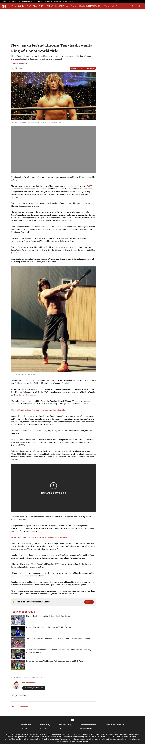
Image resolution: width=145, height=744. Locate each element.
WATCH (107, 6)
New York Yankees (29, 395)
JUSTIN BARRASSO (29, 682)
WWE (89, 186)
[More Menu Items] (120, 6)
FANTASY (59, 6)
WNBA (50, 6)
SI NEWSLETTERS (25, 2)
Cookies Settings (86, 728)
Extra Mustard (23, 707)
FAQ (60, 728)
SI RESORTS (48, 2)
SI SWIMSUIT (12, 2)
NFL (14, 6)
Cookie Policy (45, 725)
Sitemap (24, 728)
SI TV (114, 6)
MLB (35, 6)
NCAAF (42, 6)
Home (13, 707)
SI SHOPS (57, 2)
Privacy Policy (26, 725)
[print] (25, 695)
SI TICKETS (38, 2)
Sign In (140, 6)
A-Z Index (43, 728)
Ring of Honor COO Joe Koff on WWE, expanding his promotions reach (40, 537)
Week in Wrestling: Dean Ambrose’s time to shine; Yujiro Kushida (38, 410)
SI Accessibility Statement (114, 725)
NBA (29, 6)
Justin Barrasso (17, 63)
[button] (71, 6)
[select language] (134, 6)
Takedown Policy (65, 725)
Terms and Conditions (88, 725)
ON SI (4, 2)
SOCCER (21, 6)
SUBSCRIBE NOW (69, 2)
